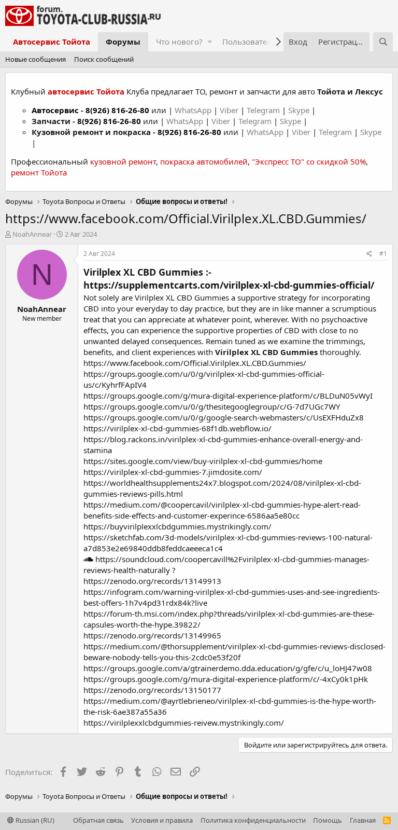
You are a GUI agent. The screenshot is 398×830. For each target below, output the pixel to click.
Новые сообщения (35, 59)
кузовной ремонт (123, 161)
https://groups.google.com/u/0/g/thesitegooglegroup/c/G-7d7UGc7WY (211, 406)
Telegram (264, 110)
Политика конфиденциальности (253, 820)
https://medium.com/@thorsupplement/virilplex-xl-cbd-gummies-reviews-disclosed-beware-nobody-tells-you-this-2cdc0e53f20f (234, 651)
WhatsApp (194, 110)
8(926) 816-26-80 (117, 110)
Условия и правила (162, 820)
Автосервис (55, 110)
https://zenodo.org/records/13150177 (152, 690)
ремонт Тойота (39, 172)
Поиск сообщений (104, 59)
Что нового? (179, 41)
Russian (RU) (34, 820)
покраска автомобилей (204, 161)
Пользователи (249, 41)
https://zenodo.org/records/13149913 (152, 581)
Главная (363, 820)
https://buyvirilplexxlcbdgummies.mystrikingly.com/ (177, 526)
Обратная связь (98, 820)
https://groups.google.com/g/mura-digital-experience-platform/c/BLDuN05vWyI (228, 395)
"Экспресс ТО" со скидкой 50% (309, 161)
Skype (299, 110)
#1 (383, 253)
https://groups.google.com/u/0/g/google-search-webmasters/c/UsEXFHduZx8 (223, 417)
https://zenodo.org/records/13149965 (152, 635)
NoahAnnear (32, 234)
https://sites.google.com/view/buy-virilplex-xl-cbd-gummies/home (202, 461)
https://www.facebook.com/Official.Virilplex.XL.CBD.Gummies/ (194, 363)
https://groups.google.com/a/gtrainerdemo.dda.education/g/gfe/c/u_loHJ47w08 (227, 668)
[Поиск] (383, 41)
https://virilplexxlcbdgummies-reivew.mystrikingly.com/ (183, 722)
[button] (210, 41)
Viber (229, 110)
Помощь (327, 820)
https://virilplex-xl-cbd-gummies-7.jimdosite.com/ (172, 472)
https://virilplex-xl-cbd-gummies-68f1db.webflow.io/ (177, 428)
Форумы (123, 41)
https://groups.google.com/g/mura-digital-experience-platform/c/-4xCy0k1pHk (225, 679)
